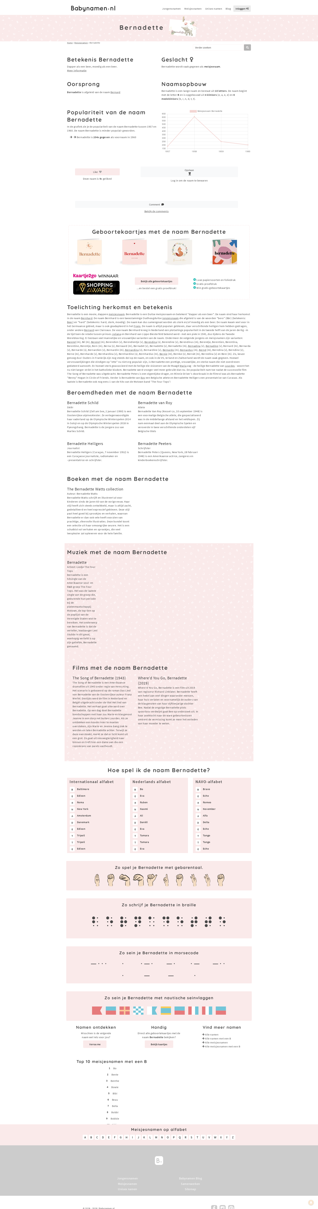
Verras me (95, 1044)
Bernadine (212, 346)
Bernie (163, 353)
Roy (143, 377)
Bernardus (186, 350)
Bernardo (168, 350)
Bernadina (194, 346)
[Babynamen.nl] (159, 1160)
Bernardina (132, 350)
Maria (183, 365)
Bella (115, 1106)
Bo (114, 1068)
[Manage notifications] (311, 1202)
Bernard (115, 92)
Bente (114, 1074)
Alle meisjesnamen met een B (222, 1046)
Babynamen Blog (190, 1178)
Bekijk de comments (156, 211)
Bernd (202, 350)
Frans (137, 326)
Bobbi (114, 1112)
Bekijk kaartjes (159, 1044)
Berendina (150, 342)
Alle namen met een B (218, 1038)
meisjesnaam (117, 314)
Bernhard (86, 318)
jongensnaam (170, 318)
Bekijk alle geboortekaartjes (156, 281)
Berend (95, 342)
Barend (71, 342)
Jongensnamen (171, 8)
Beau (115, 1099)
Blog (228, 8)
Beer (70, 322)
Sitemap (190, 1189)
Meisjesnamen (193, 8)
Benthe (115, 1080)
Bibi (115, 1093)
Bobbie (115, 1118)
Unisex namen (213, 8)
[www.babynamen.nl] (93, 8)
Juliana (116, 334)
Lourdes (230, 365)
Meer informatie (77, 70)
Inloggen (241, 8)
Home (70, 43)
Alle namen (211, 1034)
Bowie (115, 1087)
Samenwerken (190, 1184)
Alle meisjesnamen (216, 1042)
